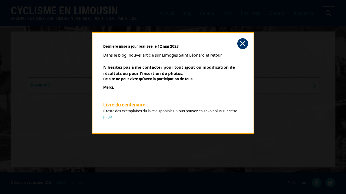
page (107, 117)
